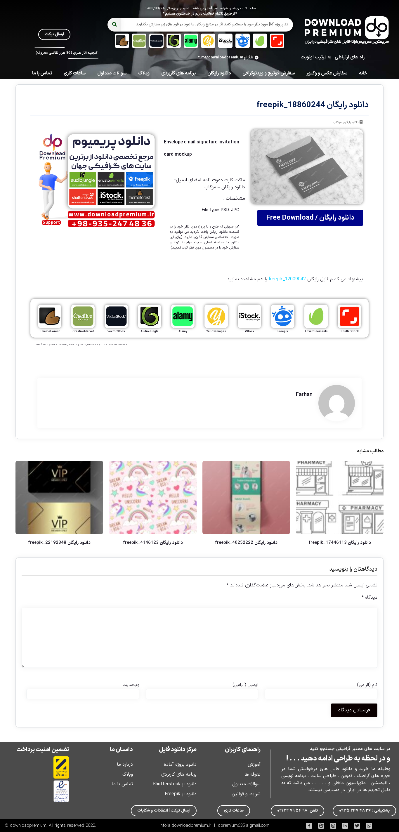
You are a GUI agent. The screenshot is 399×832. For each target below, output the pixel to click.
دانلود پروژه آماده (180, 764)
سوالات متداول (111, 73)
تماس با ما (42, 73)
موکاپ (337, 122)
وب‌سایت (130, 684)
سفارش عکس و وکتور (326, 73)
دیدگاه (369, 597)
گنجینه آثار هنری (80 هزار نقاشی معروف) (66, 52)
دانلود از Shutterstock (175, 784)
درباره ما (125, 764)
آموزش (254, 764)
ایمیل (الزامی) (245, 684)
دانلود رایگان (219, 73)
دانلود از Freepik (181, 794)
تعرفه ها (252, 774)
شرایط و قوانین (246, 794)
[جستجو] (114, 25)
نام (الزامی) (367, 684)
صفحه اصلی (213, 242)
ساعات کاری (75, 73)
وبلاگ (144, 73)
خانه (363, 73)
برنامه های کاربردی (178, 73)
